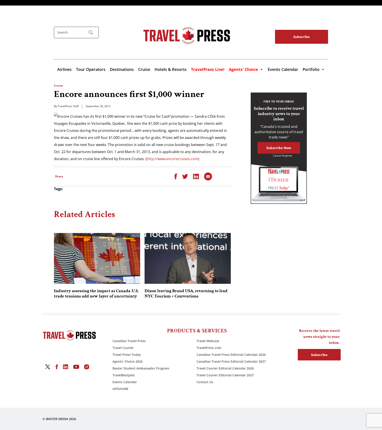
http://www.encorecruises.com (172, 158)
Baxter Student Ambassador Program (141, 368)
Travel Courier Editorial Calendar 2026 (225, 368)
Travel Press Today (127, 354)
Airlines (64, 69)
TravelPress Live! (209, 348)
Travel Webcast (208, 341)
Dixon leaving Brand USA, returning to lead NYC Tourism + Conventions (186, 293)
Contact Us (205, 382)
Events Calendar (283, 69)
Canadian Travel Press (129, 341)
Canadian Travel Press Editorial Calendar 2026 (231, 354)
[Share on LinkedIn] (196, 176)
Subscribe (301, 36)
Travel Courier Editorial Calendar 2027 (225, 375)
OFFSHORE (120, 389)
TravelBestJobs (124, 375)
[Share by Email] (208, 176)
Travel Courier (123, 348)
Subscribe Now (278, 148)
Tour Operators (90, 69)
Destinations (122, 69)
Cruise (144, 69)
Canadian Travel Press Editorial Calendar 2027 (231, 361)
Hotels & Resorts (171, 69)
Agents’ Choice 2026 (128, 361)
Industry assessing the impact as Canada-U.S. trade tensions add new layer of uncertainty (96, 293)
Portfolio (311, 69)
